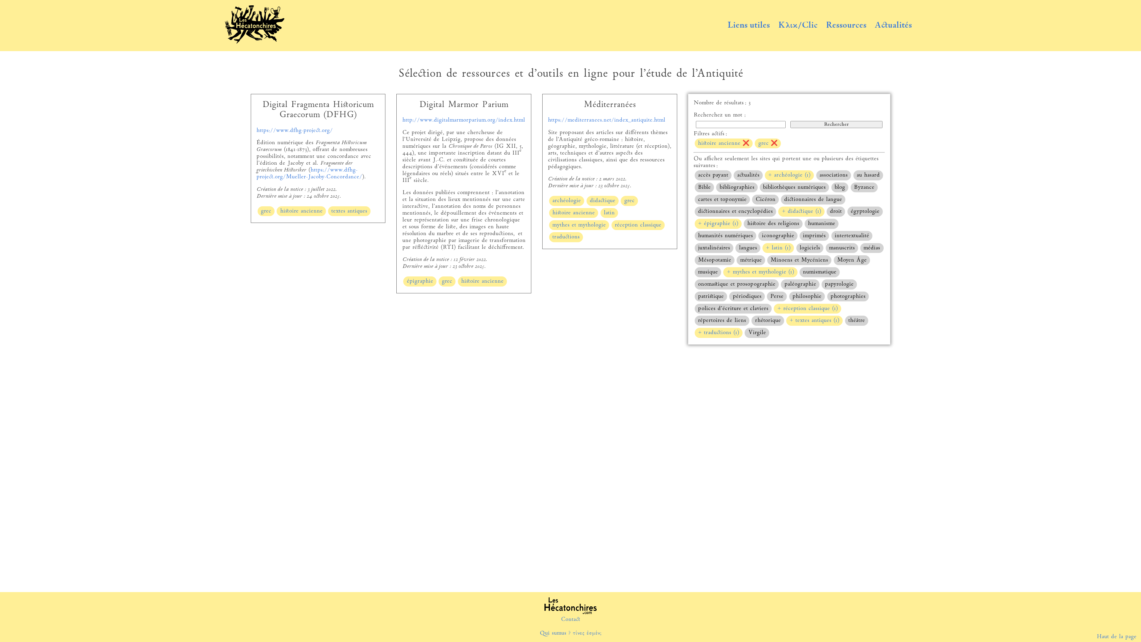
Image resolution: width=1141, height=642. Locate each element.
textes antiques (349, 211)
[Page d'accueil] (254, 42)
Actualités (893, 25)
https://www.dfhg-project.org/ (294, 131)
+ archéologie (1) (789, 175)
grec (266, 211)
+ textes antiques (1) (814, 320)
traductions (566, 237)
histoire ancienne (301, 211)
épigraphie (420, 281)
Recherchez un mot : (720, 115)
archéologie (566, 201)
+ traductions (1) (718, 333)
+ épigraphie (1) (718, 224)
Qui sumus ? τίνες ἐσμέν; (570, 633)
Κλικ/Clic (798, 25)
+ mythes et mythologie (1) (760, 272)
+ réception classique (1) (807, 309)
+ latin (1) (778, 248)
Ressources (846, 25)
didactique (602, 201)
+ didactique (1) (801, 211)
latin (609, 213)
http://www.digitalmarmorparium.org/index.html (463, 120)
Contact (570, 619)
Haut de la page (1117, 637)
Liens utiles (748, 25)
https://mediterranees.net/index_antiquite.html (606, 120)
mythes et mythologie (579, 225)
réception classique (638, 225)
